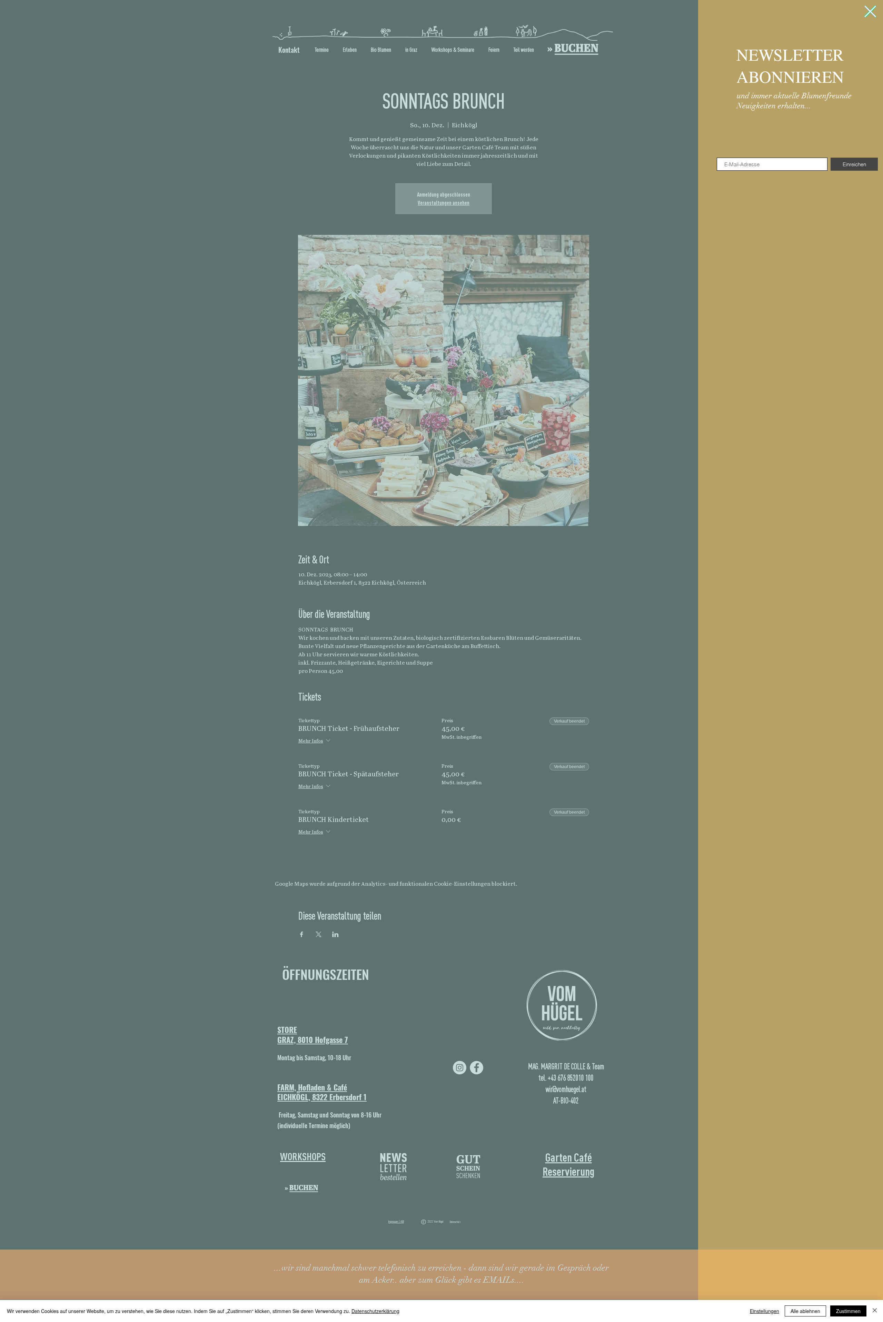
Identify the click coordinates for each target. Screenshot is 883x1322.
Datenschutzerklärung (375, 1311)
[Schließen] (875, 1310)
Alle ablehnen (805, 1311)
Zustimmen (848, 1311)
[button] (870, 11)
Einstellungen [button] (764, 1311)
